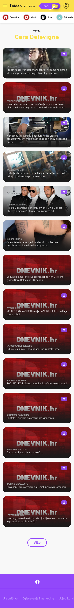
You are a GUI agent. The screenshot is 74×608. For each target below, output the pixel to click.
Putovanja (68, 17)
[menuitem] (67, 6)
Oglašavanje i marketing (38, 598)
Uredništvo (10, 598)
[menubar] (67, 6)
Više (37, 543)
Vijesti (33, 17)
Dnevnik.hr (15, 17)
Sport (50, 17)
